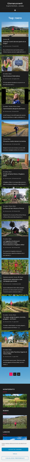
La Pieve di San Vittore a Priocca (13, 208)
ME (8, 39)
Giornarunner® (15, 3)
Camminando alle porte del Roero (14, 108)
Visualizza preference (15, 458)
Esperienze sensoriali (8, 277)
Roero (10, 73)
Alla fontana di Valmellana (11, 76)
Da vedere (5, 73)
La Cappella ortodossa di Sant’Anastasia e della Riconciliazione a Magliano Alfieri (13, 242)
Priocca (15, 106)
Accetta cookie (15, 449)
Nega (15, 454)
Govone (5, 39)
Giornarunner (8, 46)
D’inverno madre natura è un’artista (14, 141)
